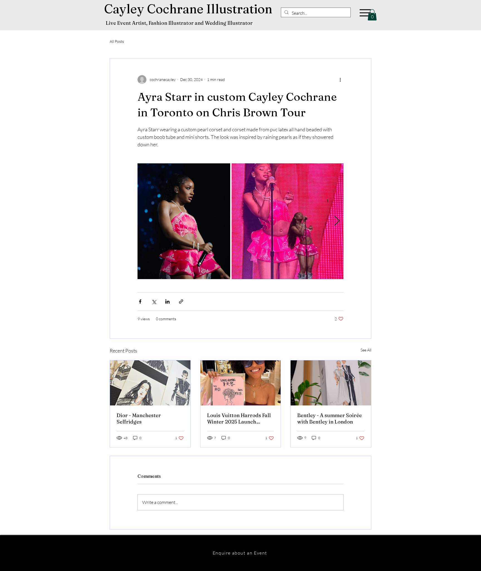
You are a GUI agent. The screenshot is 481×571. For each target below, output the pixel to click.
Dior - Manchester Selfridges (139, 418)
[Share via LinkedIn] (167, 301)
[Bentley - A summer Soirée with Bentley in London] (331, 382)
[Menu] (365, 12)
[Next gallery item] (337, 221)
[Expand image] (184, 221)
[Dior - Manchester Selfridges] (150, 382)
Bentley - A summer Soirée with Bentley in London (329, 418)
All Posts (117, 41)
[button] (372, 15)
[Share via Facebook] (140, 301)
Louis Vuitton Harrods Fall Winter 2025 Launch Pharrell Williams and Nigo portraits (240, 418)
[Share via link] (181, 301)
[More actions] (340, 79)
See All (365, 350)
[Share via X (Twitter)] (153, 301)
